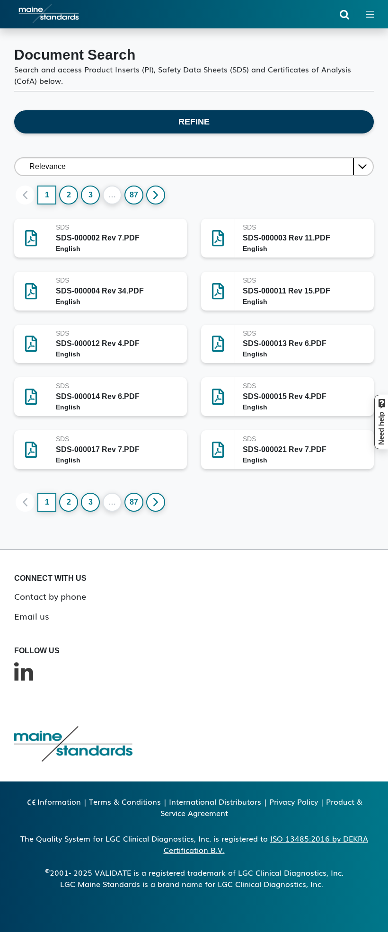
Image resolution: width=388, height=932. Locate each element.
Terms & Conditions (125, 801)
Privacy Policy (293, 801)
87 (134, 195)
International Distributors (215, 801)
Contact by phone (50, 596)
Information (59, 801)
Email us (31, 616)
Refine (194, 121)
